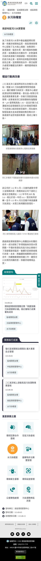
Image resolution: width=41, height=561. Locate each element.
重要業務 (11, 10)
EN (26, 3)
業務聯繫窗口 (20, 552)
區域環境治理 (22, 10)
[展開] (36, 3)
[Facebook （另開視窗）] (12, 534)
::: (1, 1)
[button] (31, 3)
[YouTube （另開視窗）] (29, 534)
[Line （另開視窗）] (18, 534)
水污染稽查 (16, 13)
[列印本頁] (36, 23)
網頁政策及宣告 (9, 524)
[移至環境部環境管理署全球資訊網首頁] (12, 3)
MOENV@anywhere (20, 528)
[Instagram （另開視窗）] (23, 534)
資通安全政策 (21, 524)
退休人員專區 (32, 524)
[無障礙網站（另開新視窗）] (20, 557)
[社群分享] (30, 23)
